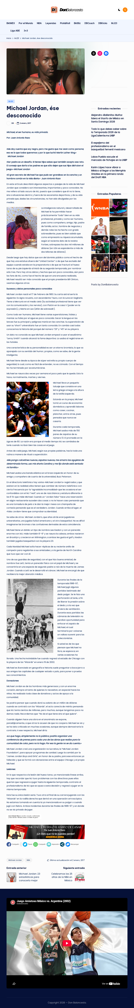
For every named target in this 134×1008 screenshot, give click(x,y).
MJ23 (11, 101)
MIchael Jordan (15, 860)
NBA (28, 860)
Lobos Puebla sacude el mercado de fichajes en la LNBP (109, 158)
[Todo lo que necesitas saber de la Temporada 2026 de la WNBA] (100, 208)
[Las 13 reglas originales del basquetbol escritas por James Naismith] (118, 226)
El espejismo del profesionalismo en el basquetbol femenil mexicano (108, 146)
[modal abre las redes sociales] (62, 844)
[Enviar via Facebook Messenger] (72, 844)
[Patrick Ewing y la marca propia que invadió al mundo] (118, 208)
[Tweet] (27, 844)
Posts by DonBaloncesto (104, 284)
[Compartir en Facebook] (13, 844)
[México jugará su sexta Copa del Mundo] (100, 244)
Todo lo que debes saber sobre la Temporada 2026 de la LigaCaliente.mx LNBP (108, 132)
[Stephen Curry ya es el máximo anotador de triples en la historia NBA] (118, 263)
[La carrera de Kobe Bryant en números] (100, 263)
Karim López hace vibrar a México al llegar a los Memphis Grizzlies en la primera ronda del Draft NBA (108, 172)
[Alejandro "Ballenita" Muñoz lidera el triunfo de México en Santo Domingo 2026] (100, 226)
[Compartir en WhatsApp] (39, 844)
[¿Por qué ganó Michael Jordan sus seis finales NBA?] (118, 244)
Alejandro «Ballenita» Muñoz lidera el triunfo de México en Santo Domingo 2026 (107, 118)
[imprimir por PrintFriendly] (53, 844)
